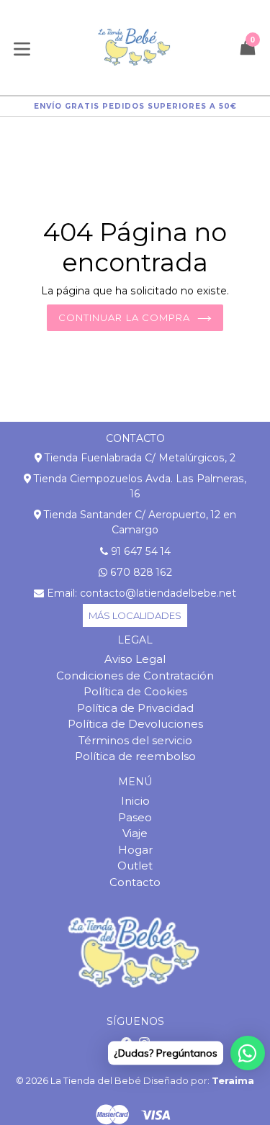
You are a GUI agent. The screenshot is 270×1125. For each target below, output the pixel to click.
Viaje (135, 833)
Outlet (135, 865)
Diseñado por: (198, 1080)
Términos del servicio (135, 740)
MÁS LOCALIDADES (135, 615)
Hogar (135, 850)
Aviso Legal (135, 659)
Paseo (135, 817)
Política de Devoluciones (135, 724)
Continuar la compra (124, 317)
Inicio (135, 801)
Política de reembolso (135, 756)
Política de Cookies (135, 691)
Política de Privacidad (135, 708)
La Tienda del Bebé (95, 1080)
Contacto (135, 882)
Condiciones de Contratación (135, 675)
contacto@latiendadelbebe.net (158, 593)
